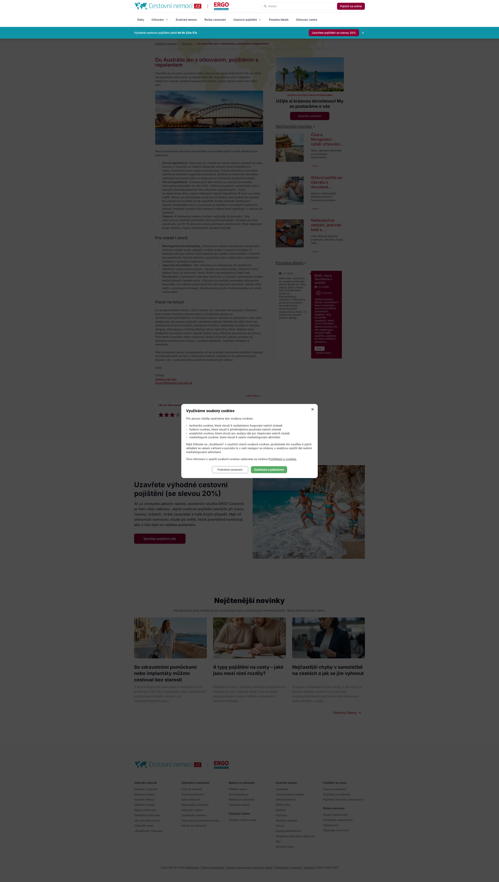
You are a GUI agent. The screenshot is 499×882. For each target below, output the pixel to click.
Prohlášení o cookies (282, 459)
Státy (140, 19)
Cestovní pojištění (245, 19)
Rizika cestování (215, 19)
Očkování (157, 19)
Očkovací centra (306, 19)
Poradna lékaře (278, 19)
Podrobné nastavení (230, 469)
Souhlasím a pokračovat (269, 469)
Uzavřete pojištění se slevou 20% (334, 32)
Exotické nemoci (186, 19)
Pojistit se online (351, 6)
